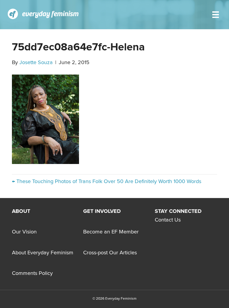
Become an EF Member (111, 232)
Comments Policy (32, 273)
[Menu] (215, 14)
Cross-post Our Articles (110, 253)
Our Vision (24, 232)
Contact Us (168, 220)
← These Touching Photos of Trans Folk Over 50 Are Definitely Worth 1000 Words (106, 181)
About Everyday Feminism (42, 253)
